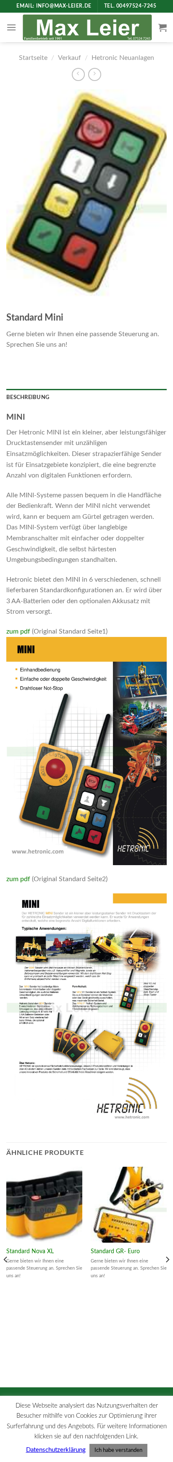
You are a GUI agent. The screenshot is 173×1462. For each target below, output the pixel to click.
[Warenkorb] (162, 27)
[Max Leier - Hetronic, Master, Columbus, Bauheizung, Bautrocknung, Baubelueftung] (87, 27)
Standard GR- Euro (115, 1251)
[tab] (86, 397)
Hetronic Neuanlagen (123, 57)
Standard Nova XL (30, 1251)
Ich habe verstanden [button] (118, 1450)
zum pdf (18, 631)
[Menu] (11, 27)
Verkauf (69, 57)
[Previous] (6, 1276)
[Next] (167, 1276)
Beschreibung (27, 397)
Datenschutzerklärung (56, 1450)
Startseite (33, 57)
